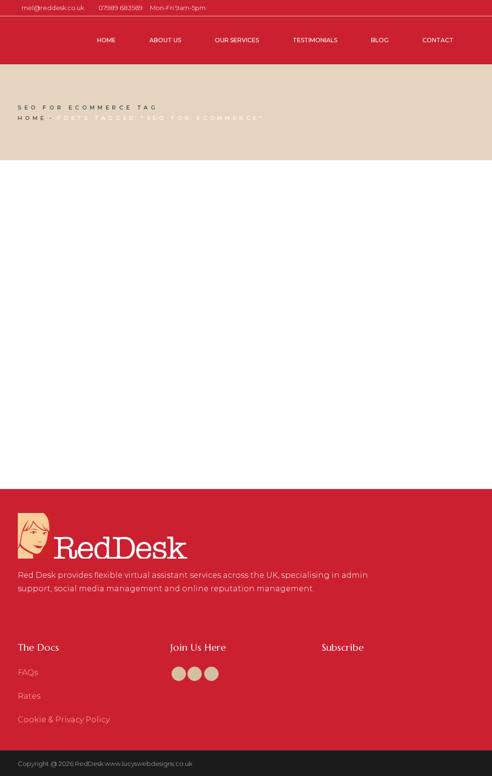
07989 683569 (120, 8)
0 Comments (75, 358)
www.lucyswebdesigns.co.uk (148, 763)
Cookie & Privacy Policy (64, 719)
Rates (29, 696)
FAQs (28, 672)
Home (32, 118)
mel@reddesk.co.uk (53, 8)
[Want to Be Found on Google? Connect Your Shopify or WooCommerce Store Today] (90, 256)
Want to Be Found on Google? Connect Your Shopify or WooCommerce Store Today (87, 403)
